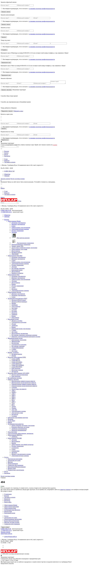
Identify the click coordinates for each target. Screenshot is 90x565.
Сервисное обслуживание (15, 465)
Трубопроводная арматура (15, 424)
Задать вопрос (5, 527)
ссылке (55, 145)
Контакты (7, 156)
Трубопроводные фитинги (12, 510)
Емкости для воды (13, 379)
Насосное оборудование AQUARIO (18, 373)
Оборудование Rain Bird (15, 255)
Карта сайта (7, 502)
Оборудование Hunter (14, 221)
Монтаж (10, 462)
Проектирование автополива (13, 519)
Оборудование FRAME (15, 438)
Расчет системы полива (18, 178)
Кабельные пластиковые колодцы (18, 417)
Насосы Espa (8, 511)
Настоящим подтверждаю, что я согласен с (29, 8)
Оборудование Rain (13, 274)
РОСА (6, 154)
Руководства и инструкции (16, 470)
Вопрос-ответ (12, 468)
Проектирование (13, 463)
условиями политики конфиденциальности (42, 8)
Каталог (6, 151)
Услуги (6, 153)
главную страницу (65, 489)
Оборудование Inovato (14, 292)
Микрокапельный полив (15, 338)
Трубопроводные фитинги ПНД (17, 298)
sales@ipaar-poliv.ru (6, 533)
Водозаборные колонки (15, 378)
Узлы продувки (12, 432)
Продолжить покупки (6, 111)
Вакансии (7, 499)
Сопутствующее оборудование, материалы (20, 433)
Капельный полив (13, 319)
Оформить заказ (18, 111)
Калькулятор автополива (11, 521)
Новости (6, 160)
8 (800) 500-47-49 (6, 210)
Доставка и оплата (9, 162)
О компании (8, 494)
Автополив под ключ (14, 460)
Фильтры (10, 419)
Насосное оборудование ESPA (17, 357)
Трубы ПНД (11, 421)
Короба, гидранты (13, 352)
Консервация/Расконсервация (16, 467)
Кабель (10, 422)
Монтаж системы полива (11, 522)
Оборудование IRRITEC (15, 435)
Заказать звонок (5, 178)
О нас (6, 159)
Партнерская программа (15, 459)
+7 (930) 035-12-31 (6, 212)
